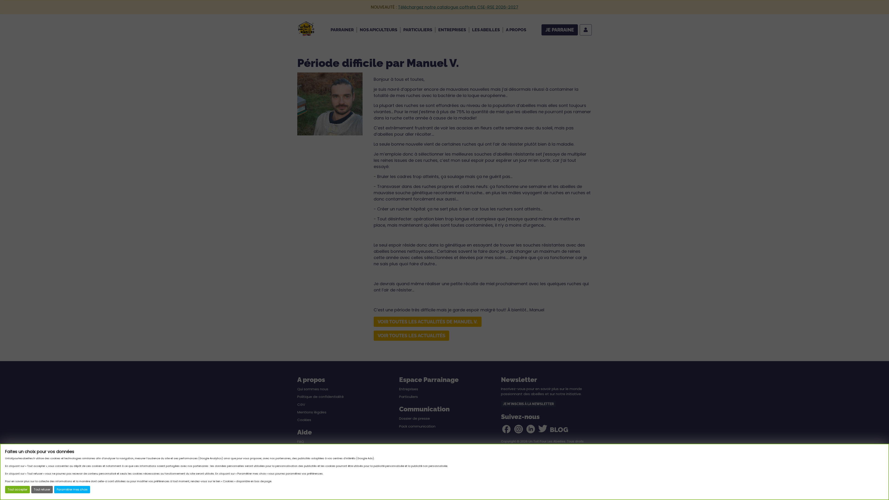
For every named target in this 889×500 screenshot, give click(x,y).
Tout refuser (42, 489)
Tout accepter (17, 489)
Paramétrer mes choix (72, 489)
